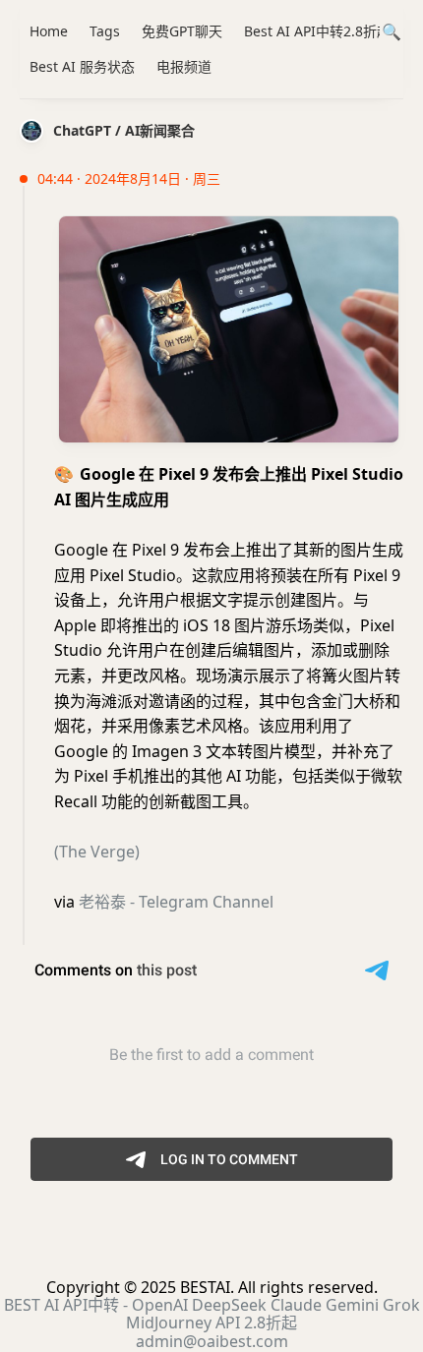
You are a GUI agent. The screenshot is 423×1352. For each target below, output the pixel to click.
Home (49, 31)
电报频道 (184, 66)
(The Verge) (97, 851)
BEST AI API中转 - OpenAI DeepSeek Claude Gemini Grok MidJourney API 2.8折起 (212, 1313)
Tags (105, 31)
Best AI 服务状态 (82, 66)
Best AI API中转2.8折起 (317, 31)
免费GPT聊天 (182, 31)
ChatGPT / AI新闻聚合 (124, 130)
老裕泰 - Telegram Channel (176, 901)
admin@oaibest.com (212, 1341)
